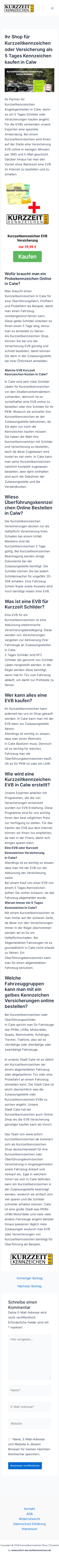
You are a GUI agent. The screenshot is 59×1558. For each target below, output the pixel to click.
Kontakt (29, 1509)
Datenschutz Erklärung (29, 1524)
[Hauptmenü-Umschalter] (52, 8)
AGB (29, 1514)
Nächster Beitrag (29, 1286)
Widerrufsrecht (29, 1519)
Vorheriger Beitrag (29, 1278)
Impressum (29, 1529)
